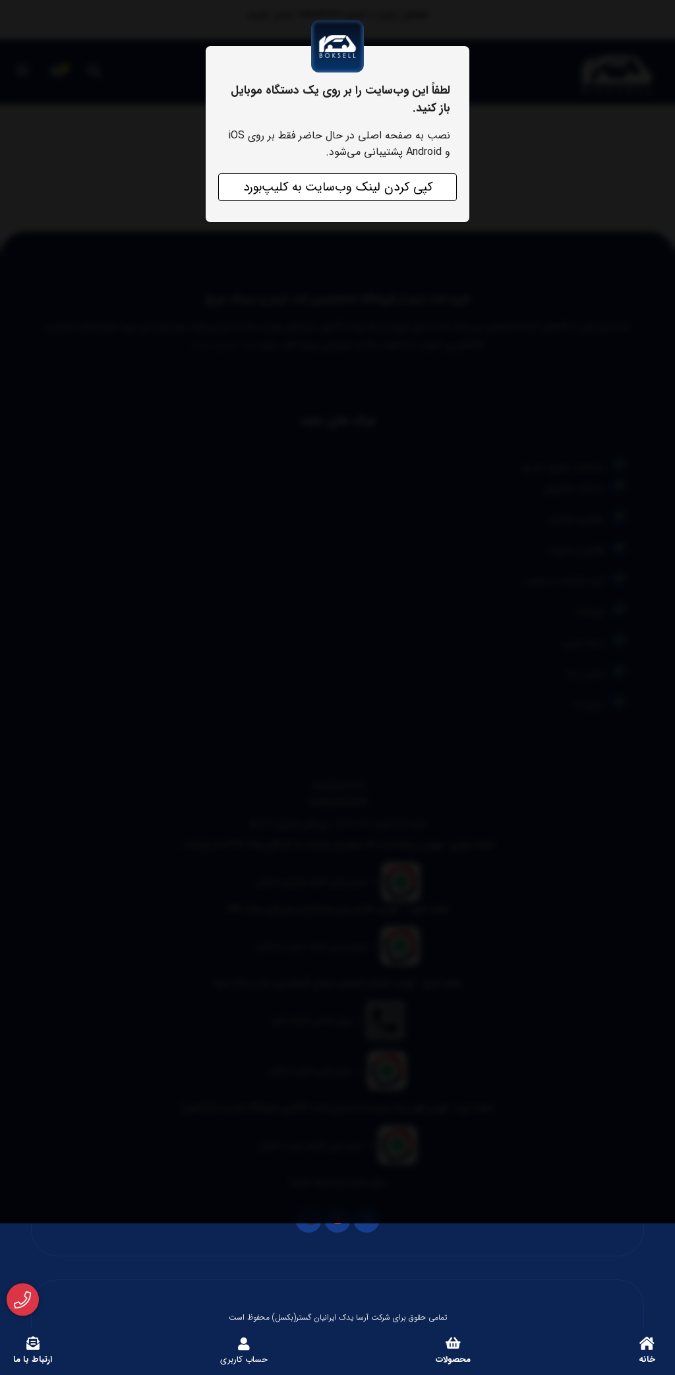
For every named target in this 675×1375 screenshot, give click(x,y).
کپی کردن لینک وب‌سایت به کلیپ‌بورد (337, 187)
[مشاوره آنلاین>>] (23, 1299)
